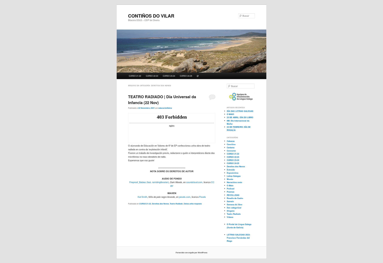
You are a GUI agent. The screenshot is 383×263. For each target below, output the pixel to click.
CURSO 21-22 (135, 75)
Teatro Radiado (176, 203)
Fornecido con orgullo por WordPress (191, 252)
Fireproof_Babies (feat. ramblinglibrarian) (149, 182)
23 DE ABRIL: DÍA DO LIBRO (240, 117)
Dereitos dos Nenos (160, 203)
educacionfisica (165, 108)
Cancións (231, 144)
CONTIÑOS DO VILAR (151, 15)
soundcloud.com (194, 182)
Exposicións (232, 172)
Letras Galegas (234, 176)
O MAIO (230, 114)
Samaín (230, 201)
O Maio (230, 185)
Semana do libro (234, 204)
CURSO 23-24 (169, 75)
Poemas (230, 191)
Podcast (230, 188)
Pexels (202, 196)
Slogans (230, 210)
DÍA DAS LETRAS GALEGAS (240, 111)
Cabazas (231, 141)
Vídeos (230, 217)
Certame (230, 147)
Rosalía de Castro (235, 198)
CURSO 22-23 (152, 75)
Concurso (231, 150)
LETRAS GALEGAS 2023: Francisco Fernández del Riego (238, 237)
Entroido (231, 169)
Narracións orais (234, 182)
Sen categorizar (234, 207)
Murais (230, 179)
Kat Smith (142, 196)
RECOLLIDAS (233, 195)
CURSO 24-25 (186, 75)
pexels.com (184, 196)
